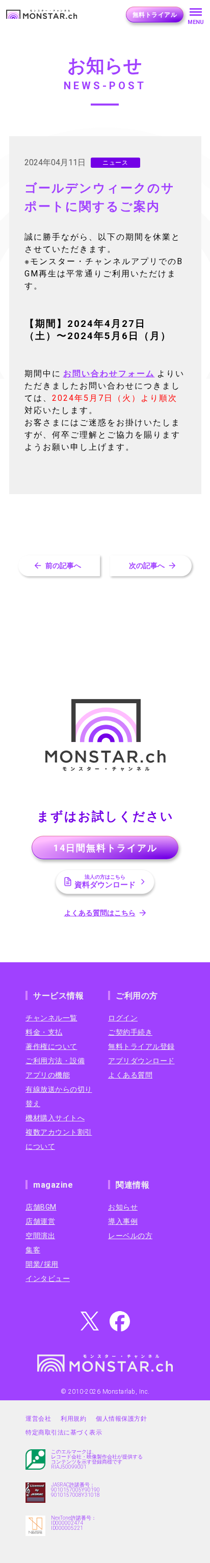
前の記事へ (63, 565)
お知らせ (123, 1207)
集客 (32, 1250)
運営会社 (38, 1418)
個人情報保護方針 (121, 1418)
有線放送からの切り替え (58, 1096)
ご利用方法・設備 (55, 1061)
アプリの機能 (47, 1075)
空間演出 (40, 1236)
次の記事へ (147, 565)
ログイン (123, 1018)
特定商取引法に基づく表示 (63, 1432)
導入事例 (123, 1221)
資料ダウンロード (105, 881)
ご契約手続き (130, 1032)
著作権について (51, 1046)
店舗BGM (41, 1207)
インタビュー (47, 1278)
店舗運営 (40, 1221)
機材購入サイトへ (55, 1118)
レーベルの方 (130, 1236)
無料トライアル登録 (141, 1046)
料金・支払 (44, 1032)
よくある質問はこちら (100, 912)
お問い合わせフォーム (109, 373)
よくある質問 (130, 1075)
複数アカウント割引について (58, 1139)
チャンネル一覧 (51, 1018)
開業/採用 (42, 1264)
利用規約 (73, 1418)
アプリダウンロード (141, 1061)
